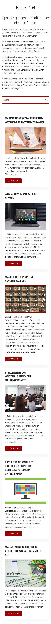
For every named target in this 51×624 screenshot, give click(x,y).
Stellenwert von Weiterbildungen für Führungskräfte (18, 376)
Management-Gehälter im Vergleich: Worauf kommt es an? (23, 551)
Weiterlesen (13, 181)
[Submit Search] (46, 100)
